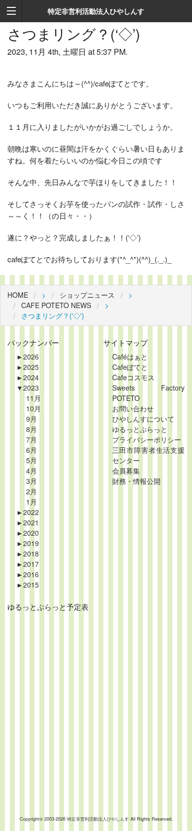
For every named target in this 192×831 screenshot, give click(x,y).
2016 (27, 574)
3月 (31, 481)
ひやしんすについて (143, 419)
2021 (27, 522)
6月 (31, 450)
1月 (31, 502)
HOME (17, 295)
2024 (27, 377)
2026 (27, 356)
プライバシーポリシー (146, 439)
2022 (27, 512)
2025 (27, 367)
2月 (31, 491)
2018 (27, 553)
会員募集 (126, 470)
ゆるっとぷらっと (139, 429)
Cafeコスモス (133, 377)
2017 (27, 564)
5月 (31, 460)
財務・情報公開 (136, 481)
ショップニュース (87, 295)
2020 (27, 533)
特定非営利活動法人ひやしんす (98, 819)
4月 (31, 470)
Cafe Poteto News (56, 305)
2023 (27, 388)
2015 (27, 585)
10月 (33, 408)
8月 (31, 429)
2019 (27, 543)
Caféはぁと (130, 356)
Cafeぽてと (130, 367)
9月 (31, 419)
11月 (33, 398)
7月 (31, 439)
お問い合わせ (133, 408)
